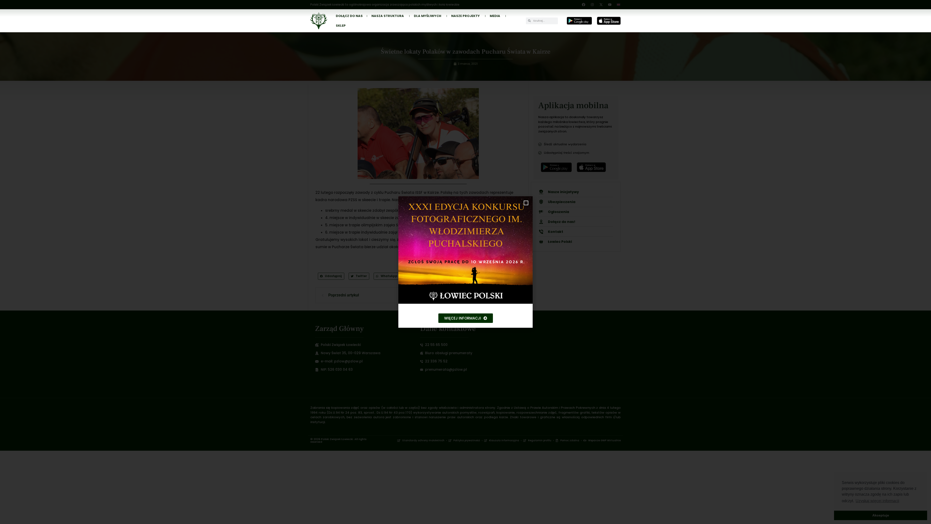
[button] (526, 203)
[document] (465, 262)
